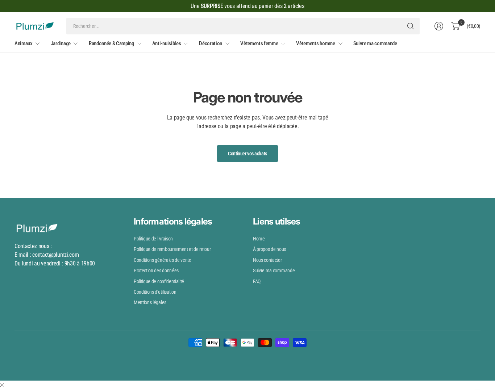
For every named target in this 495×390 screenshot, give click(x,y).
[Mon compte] (438, 26)
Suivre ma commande (274, 270)
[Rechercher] (411, 26)
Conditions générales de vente (162, 260)
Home (259, 239)
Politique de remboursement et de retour (172, 249)
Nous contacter (267, 260)
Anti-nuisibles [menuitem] (166, 43)
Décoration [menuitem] (210, 43)
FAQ (257, 281)
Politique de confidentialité (159, 281)
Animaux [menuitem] (23, 43)
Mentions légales (150, 302)
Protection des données (156, 270)
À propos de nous (269, 249)
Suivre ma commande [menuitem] (375, 43)
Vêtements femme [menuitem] (259, 43)
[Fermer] (2, 385)
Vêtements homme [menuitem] (315, 43)
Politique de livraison (153, 239)
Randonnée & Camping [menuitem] (111, 43)
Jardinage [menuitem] (61, 43)
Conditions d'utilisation (155, 292)
